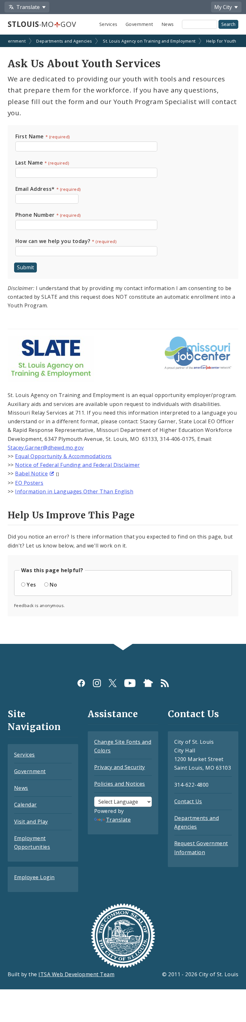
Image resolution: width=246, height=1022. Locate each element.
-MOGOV (42, 24)
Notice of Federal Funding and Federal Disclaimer (77, 464)
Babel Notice (31, 473)
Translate (118, 819)
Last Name (31, 162)
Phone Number (37, 214)
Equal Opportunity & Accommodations (63, 456)
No (53, 584)
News (167, 24)
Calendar (25, 804)
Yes (31, 584)
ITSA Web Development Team (76, 974)
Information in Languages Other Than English (74, 491)
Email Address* (37, 188)
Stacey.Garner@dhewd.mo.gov (46, 447)
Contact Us (188, 801)
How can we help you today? (54, 241)
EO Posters (29, 482)
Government (139, 24)
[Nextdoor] (148, 683)
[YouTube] (129, 683)
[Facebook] (81, 683)
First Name (31, 136)
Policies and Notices (119, 783)
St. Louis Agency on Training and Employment (149, 41)
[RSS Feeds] (165, 683)
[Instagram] (97, 683)
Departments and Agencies (64, 41)
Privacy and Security (119, 767)
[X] (113, 683)
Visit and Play (31, 821)
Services (108, 24)
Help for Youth (221, 41)
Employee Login (34, 877)
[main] (123, 340)
